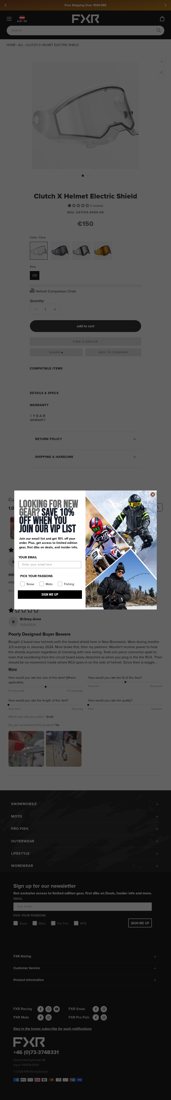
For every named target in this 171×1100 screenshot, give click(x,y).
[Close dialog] (153, 494)
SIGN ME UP (49, 594)
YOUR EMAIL (27, 557)
